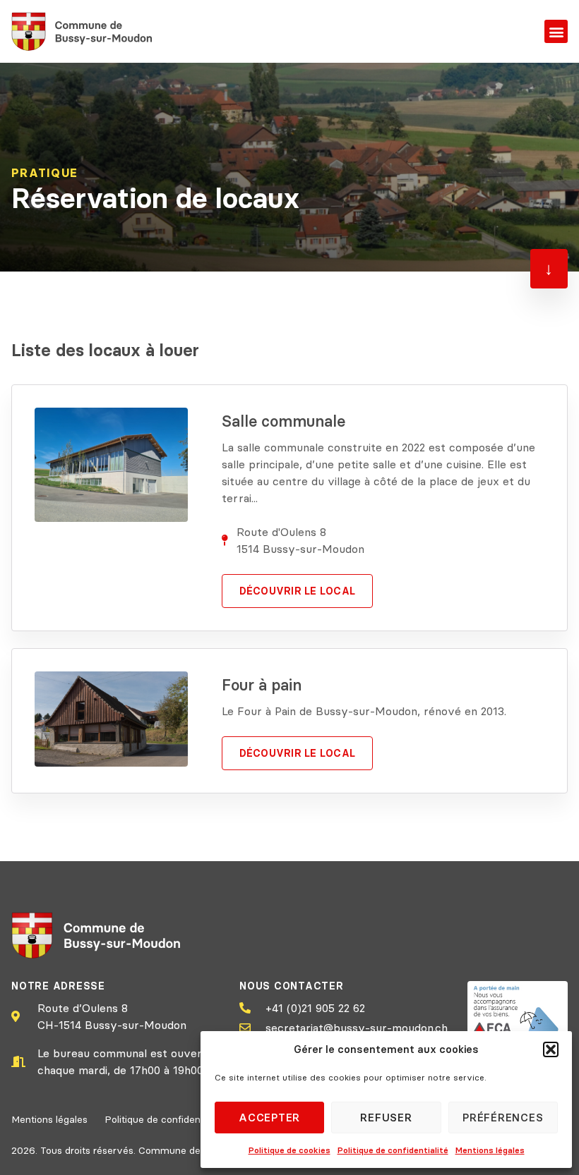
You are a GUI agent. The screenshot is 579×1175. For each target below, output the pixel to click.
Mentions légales (490, 1150)
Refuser (386, 1117)
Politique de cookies (289, 1150)
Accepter (269, 1117)
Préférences (502, 1117)
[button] (551, 1049)
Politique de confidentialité (393, 1150)
